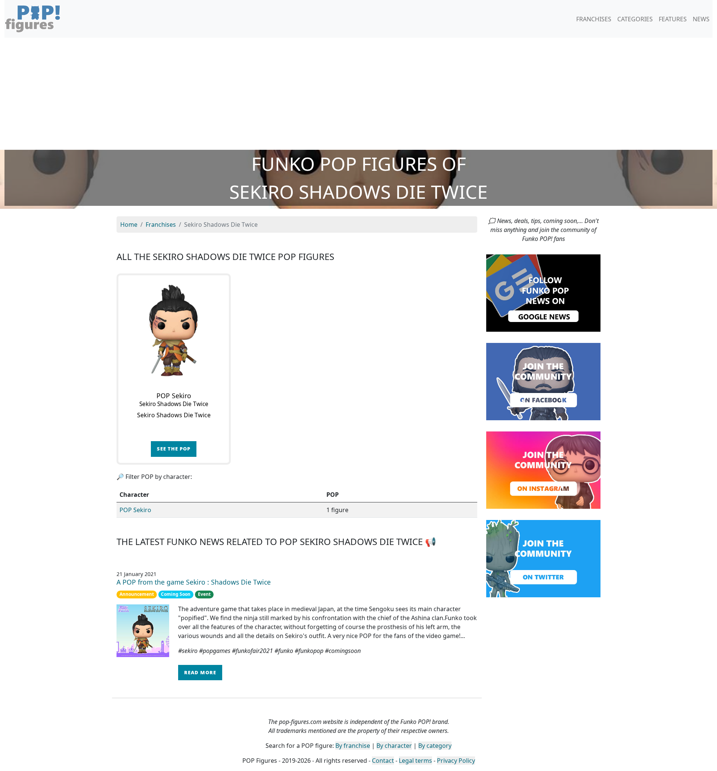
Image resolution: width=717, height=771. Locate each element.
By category (434, 745)
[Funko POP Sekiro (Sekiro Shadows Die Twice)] (173, 330)
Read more (200, 672)
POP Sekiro (135, 510)
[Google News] (543, 292)
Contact (383, 760)
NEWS (701, 19)
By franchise (352, 745)
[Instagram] (543, 469)
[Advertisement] (358, 93)
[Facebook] (543, 381)
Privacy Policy (456, 760)
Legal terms (415, 760)
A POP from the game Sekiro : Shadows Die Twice (194, 582)
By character (394, 745)
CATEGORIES (635, 19)
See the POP (173, 448)
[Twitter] (543, 558)
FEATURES (673, 19)
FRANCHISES (593, 19)
